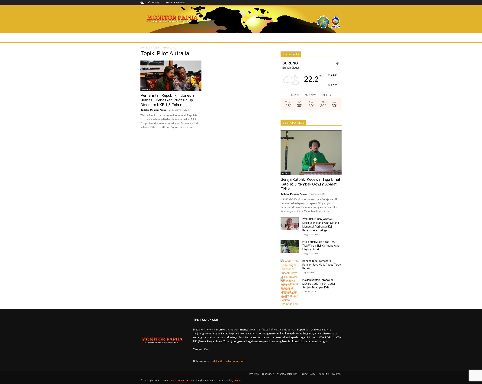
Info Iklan (254, 374)
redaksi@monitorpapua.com (228, 361)
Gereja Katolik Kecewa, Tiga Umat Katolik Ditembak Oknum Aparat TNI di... (310, 184)
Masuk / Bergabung (175, 2)
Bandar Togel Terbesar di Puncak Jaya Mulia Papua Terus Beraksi (321, 264)
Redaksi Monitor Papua (153, 109)
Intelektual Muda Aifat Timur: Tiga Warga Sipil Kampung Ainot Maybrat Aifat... (321, 245)
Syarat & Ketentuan (287, 374)
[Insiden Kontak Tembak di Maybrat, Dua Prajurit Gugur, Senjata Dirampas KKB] (290, 292)
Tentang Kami (201, 349)
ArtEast (237, 380)
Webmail (337, 374)
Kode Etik (324, 374)
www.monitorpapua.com (224, 329)
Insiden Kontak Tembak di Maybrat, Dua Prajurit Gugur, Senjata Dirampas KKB (319, 283)
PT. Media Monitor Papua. (180, 380)
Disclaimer (268, 374)
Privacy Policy (308, 374)
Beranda (145, 47)
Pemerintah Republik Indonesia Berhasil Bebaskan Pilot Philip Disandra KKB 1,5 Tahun (167, 100)
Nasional (146, 89)
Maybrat (285, 173)
